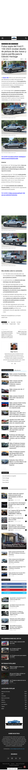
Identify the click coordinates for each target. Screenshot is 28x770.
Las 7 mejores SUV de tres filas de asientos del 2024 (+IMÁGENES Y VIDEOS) (17, 512)
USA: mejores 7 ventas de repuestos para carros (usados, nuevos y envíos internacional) (17, 526)
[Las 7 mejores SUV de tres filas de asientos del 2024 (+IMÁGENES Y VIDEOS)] (4, 512)
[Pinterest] (16, 758)
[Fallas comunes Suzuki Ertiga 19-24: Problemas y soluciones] (5, 375)
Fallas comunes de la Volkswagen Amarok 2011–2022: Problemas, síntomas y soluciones (16, 561)
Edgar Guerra (5, 59)
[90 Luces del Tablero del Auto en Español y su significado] (5, 675)
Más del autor (17, 370)
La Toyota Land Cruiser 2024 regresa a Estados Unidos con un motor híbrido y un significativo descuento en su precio (7, 334)
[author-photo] (14, 349)
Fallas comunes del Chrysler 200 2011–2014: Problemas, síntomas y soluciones (17, 553)
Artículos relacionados (7, 370)
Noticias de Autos (15, 43)
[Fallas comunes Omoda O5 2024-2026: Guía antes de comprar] (5, 397)
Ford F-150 (6, 77)
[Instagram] (15, 364)
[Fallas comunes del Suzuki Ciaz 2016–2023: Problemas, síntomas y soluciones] (14, 541)
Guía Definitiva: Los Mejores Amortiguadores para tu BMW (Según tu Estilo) (17, 613)
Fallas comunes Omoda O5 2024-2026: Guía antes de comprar (16, 397)
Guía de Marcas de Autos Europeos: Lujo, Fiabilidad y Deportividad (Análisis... (16, 627)
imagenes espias (13, 323)
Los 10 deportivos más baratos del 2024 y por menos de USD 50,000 (16, 504)
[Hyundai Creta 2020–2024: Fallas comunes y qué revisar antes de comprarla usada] (5, 421)
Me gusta (24, 583)
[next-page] (5, 468)
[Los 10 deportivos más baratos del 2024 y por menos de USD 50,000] (4, 505)
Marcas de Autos (8, 41)
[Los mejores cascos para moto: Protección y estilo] (5, 606)
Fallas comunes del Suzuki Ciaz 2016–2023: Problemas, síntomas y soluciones (14, 545)
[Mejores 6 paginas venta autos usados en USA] (5, 668)
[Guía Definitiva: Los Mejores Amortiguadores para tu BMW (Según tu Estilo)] (5, 613)
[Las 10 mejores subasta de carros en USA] (4, 520)
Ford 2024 (18, 322)
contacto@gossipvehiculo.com (17, 748)
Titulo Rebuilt (5, 482)
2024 (8, 322)
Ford (14, 41)
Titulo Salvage (5, 478)
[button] (2, 38)
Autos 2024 (13, 322)
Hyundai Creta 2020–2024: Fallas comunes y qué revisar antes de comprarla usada (17, 421)
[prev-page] (2, 468)
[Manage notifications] (24, 767)
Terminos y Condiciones (14, 765)
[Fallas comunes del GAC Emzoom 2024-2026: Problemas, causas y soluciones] (5, 382)
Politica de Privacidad (20, 763)
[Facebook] (12, 364)
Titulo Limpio (5, 480)
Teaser (18, 323)
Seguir (24, 586)
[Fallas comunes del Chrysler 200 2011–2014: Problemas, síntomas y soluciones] (4, 553)
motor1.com (4, 317)
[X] (19, 758)
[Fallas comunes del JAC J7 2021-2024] (5, 390)
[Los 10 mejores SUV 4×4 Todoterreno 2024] (5, 650)
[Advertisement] (14, 22)
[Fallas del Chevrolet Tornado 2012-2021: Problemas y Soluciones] (4, 574)
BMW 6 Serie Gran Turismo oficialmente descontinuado (21, 333)
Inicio (2, 41)
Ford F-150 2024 (5, 323)
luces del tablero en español (9, 476)
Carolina (4, 547)
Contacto (13, 763)
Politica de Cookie (6, 763)
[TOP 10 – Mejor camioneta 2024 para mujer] (5, 643)
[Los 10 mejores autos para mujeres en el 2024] (5, 657)
